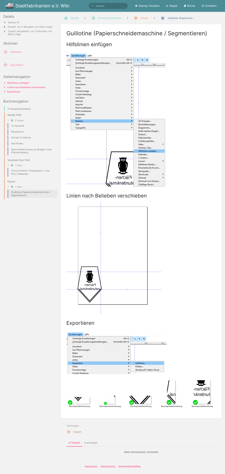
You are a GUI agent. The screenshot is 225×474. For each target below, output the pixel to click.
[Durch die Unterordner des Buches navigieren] (85, 18)
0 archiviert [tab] (90, 442)
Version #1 (14, 22)
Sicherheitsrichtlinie (129, 466)
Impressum (91, 466)
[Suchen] (92, 5)
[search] (108, 6)
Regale (173, 5)
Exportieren (13, 91)
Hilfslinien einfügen (18, 82)
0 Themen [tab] (74, 442)
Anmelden (211, 5)
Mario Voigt (45, 26)
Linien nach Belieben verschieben (26, 87)
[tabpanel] (141, 452)
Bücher (191, 5)
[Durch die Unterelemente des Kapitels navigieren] (127, 18)
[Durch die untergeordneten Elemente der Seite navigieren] (154, 18)
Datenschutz (108, 466)
